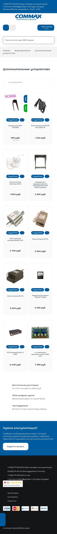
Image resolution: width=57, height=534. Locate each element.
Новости (12, 501)
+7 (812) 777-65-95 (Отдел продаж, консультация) (25, 4)
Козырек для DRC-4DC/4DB (15, 126)
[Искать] (48, 39)
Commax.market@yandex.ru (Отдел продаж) (23, 7)
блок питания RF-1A (40, 239)
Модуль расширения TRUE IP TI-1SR (40, 296)
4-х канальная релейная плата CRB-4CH (40, 354)
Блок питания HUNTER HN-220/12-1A (40, 126)
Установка (13, 493)
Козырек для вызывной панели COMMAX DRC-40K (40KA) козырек (40, 184)
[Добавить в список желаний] (22, 120)
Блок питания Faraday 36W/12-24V (15, 239)
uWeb (27, 528)
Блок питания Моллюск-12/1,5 (15, 183)
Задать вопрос (15, 446)
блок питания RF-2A (15, 296)
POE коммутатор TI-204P (15, 353)
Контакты (13, 497)
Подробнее (13, 120)
